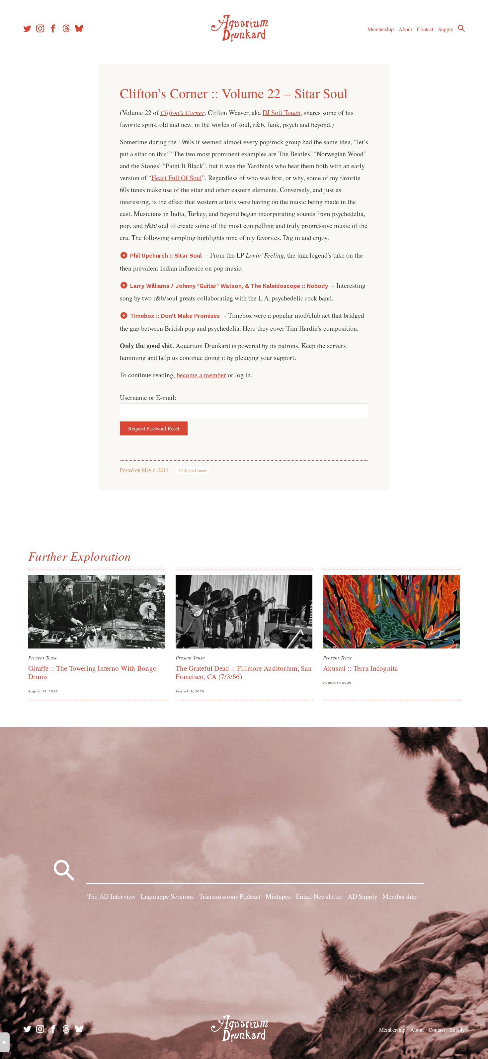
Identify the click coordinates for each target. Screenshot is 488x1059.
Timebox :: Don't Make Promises (175, 315)
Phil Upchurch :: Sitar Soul (166, 255)
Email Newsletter (319, 896)
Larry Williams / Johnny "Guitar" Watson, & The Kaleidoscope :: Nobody (229, 286)
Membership (380, 29)
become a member (201, 374)
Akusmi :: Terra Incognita (360, 668)
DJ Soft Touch (281, 112)
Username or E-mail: (148, 397)
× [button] (5, 1042)
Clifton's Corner (192, 470)
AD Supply (362, 896)
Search (461, 28)
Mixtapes (278, 896)
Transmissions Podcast (230, 896)
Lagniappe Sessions (167, 896)
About (405, 29)
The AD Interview (111, 896)
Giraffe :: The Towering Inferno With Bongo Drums (92, 672)
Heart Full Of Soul (176, 177)
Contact (425, 29)
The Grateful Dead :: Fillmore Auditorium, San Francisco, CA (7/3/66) (244, 672)
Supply (445, 29)
